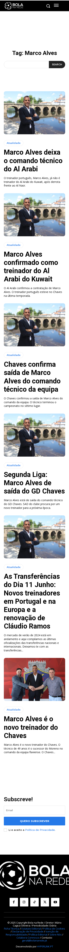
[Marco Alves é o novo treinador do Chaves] (34, 679)
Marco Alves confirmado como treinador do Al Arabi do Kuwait (31, 266)
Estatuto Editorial (31, 928)
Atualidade (14, 143)
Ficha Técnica (11, 928)
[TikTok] (34, 902)
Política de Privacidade (40, 829)
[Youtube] (55, 902)
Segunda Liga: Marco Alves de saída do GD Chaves (34, 483)
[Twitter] (45, 902)
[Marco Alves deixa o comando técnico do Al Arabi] (34, 112)
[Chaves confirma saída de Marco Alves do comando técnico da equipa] (34, 324)
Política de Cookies (54, 928)
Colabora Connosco (27, 937)
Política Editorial (38, 934)
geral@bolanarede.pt (34, 940)
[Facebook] (14, 902)
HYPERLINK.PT (45, 946)
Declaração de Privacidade (28, 931)
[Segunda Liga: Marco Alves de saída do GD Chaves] (34, 435)
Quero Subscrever (34, 821)
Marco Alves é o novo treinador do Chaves (31, 727)
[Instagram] (24, 902)
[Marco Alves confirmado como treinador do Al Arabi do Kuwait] (34, 214)
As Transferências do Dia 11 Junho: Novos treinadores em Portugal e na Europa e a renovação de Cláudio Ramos (32, 601)
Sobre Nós (55, 934)
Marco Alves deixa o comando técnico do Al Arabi (33, 160)
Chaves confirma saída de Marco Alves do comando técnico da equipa (32, 376)
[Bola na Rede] (14, 6)
